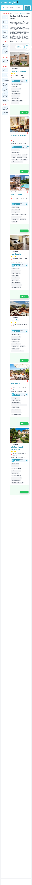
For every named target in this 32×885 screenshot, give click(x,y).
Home (11, 13)
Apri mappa (27, 7)
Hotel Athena (15, 320)
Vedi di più (23, 112)
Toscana (16, 13)
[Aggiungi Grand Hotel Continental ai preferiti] (27, 133)
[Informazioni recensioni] (27, 81)
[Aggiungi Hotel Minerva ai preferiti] (27, 381)
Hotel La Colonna (16, 194)
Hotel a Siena (22, 13)
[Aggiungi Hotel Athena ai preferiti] (27, 317)
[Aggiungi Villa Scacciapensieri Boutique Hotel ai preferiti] (27, 444)
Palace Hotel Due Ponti (18, 71)
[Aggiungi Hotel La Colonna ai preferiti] (27, 192)
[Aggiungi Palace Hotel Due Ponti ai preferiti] (27, 68)
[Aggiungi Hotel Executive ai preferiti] (27, 251)
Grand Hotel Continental (18, 136)
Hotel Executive (16, 254)
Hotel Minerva (15, 383)
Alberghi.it (12, 38)
